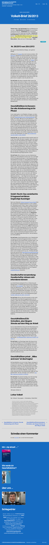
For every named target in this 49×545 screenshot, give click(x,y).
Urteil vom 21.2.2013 (29, 412)
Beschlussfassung (15, 403)
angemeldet (16, 437)
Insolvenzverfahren (26, 408)
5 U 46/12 (21, 401)
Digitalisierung (8, 517)
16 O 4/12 (13, 401)
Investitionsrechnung (32, 408)
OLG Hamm (6, 528)
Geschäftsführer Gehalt (19, 520)
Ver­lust (32, 60)
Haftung (13, 408)
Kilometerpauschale (27, 409)
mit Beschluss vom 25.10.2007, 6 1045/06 (23, 134)
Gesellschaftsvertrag (24, 407)
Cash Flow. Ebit (24, 403)
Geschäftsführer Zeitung (24, 405)
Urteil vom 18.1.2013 (22, 412)
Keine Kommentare (32, 19)
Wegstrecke (23, 415)
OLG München (13, 528)
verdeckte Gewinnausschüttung (25, 413)
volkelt (18, 19)
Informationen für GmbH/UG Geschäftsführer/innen (9, 2)
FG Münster (22, 517)
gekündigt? (19, 519)
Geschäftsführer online (15, 405)
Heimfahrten (17, 408)
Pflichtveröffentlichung (10, 530)
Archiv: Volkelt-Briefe (24, 12)
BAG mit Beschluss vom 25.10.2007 (24, 402)
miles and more (22, 410)
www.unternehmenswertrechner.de (30, 252)
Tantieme (19, 530)
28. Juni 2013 (23, 19)
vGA (20, 415)
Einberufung (30, 403)
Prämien (30, 410)
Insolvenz (20, 408)
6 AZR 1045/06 (25, 401)
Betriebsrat (19, 515)
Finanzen (27, 404)
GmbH (13, 526)
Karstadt (22, 409)
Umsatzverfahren (26, 411)
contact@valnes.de (15, 270)
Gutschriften (35, 407)
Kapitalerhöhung (17, 409)
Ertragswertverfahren (15, 404)
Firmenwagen (12, 519)
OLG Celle (23, 527)
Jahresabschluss (9, 527)
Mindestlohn (19, 527)
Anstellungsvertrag (15, 402)
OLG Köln (27, 410)
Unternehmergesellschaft (33, 411)
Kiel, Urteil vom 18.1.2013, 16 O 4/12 (20, 295)
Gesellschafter (20, 522)
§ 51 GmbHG (20, 286)
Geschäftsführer (33, 404)
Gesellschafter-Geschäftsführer (33, 405)
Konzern (32, 409)
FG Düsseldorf (15, 517)
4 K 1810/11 (17, 401)
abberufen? (4, 513)
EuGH (12, 517)
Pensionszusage (20, 528)
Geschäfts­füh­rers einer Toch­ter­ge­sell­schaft (25, 117)
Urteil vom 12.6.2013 (15, 412)
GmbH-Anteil (31, 407)
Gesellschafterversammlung (16, 407)
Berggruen (32, 402)
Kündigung (15, 527)
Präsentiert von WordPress (31, 542)
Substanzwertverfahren (19, 411)
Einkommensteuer (35, 403)
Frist (30, 404)
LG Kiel (18, 410)
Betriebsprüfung (15, 515)
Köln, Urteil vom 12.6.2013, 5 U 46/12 (24, 373)
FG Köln (19, 517)
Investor (13, 409)
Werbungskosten (28, 415)
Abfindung (30, 401)
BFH (19, 403)
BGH (21, 403)
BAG (4, 515)
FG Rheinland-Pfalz (22, 404)
